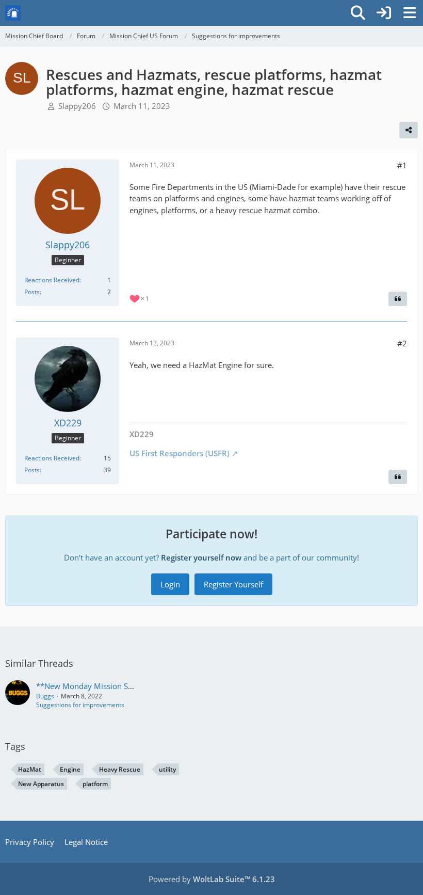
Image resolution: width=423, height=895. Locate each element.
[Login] (383, 13)
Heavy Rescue (119, 769)
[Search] (358, 13)
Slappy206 (77, 106)
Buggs (45, 696)
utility (167, 769)
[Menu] (409, 13)
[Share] (408, 130)
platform (95, 783)
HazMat (29, 769)
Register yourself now (201, 557)
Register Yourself (233, 584)
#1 (402, 165)
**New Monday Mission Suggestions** (105, 686)
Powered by (212, 879)
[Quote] (397, 299)
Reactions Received (51, 280)
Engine (70, 769)
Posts (32, 291)
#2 (402, 343)
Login (170, 584)
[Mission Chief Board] (13, 13)
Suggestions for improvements (80, 704)
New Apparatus (41, 783)
